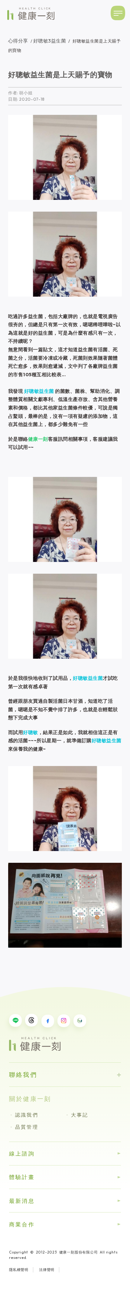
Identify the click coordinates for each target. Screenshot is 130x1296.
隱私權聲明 (18, 1269)
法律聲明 (46, 1269)
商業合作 (22, 1224)
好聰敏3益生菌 (47, 41)
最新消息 (22, 1200)
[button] (118, 13)
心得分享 (18, 41)
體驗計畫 (22, 1177)
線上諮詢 (22, 1153)
